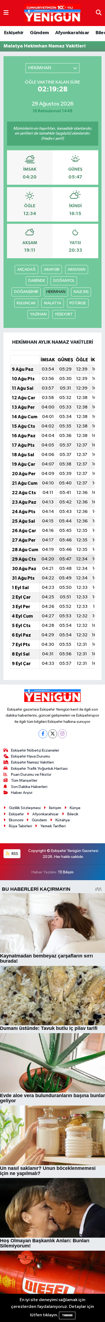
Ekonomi (16, 820)
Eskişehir (14, 32)
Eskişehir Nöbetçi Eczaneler (35, 750)
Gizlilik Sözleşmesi (25, 808)
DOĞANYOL (64, 281)
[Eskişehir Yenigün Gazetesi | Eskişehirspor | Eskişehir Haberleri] (52, 13)
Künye (75, 808)
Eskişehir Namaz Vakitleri (32, 762)
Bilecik (72, 814)
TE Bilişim (66, 872)
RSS (14, 854)
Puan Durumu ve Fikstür (31, 774)
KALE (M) (81, 292)
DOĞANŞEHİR (26, 292)
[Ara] (99, 13)
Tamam (67, 1315)
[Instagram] (62, 733)
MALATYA (52, 303)
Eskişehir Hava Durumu (30, 756)
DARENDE (36, 281)
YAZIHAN (38, 314)
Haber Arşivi (21, 793)
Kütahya (62, 820)
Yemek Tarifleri (53, 826)
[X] (52, 733)
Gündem (39, 32)
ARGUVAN (76, 269)
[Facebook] (42, 733)
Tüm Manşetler (24, 780)
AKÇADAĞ (26, 269)
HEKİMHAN (55, 292)
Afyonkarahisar (72, 32)
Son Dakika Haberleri (29, 787)
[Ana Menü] (6, 13)
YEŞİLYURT (64, 314)
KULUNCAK (26, 303)
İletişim (55, 808)
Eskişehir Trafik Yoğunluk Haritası (39, 769)
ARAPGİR (52, 269)
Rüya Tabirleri (20, 826)
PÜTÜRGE (77, 303)
